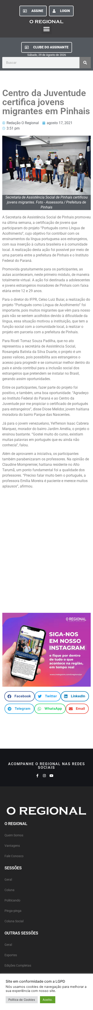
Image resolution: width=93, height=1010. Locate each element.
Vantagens (12, 846)
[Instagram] (44, 775)
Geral (8, 880)
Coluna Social (14, 921)
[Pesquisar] (85, 62)
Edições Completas (18, 965)
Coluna (9, 890)
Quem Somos (14, 835)
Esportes (11, 955)
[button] (47, 29)
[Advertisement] (46, 544)
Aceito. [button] (48, 999)
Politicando (12, 900)
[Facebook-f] (37, 775)
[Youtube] (51, 775)
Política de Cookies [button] (21, 999)
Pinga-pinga (13, 911)
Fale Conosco (14, 856)
